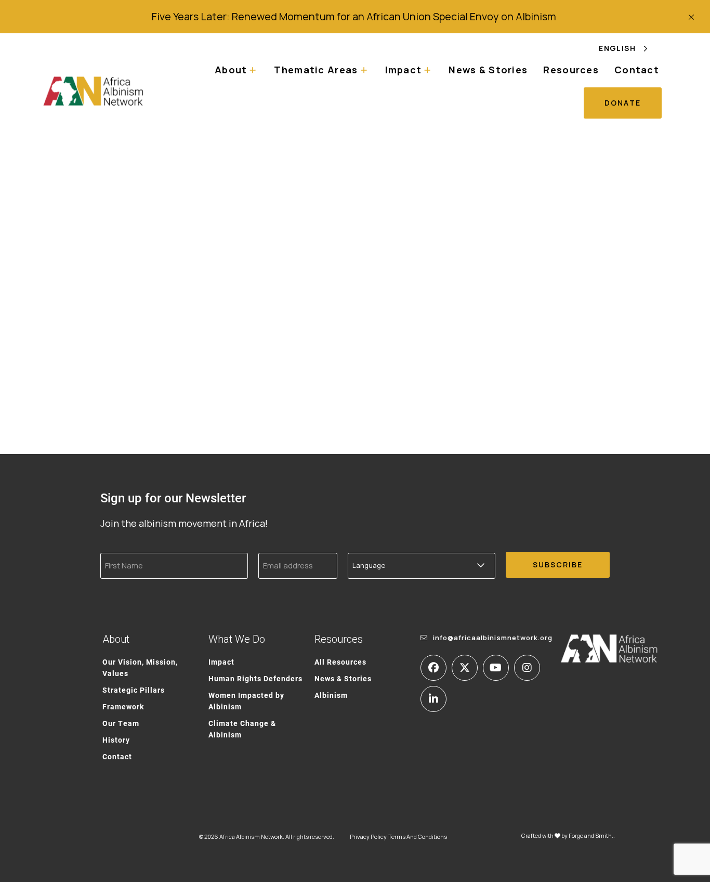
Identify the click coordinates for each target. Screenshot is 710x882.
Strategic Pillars (133, 690)
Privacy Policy (368, 836)
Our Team (120, 723)
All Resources (340, 662)
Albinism (331, 695)
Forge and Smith (590, 835)
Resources (571, 69)
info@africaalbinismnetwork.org (493, 637)
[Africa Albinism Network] (93, 91)
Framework (123, 706)
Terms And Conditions (417, 836)
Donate (622, 103)
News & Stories (488, 69)
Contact (636, 69)
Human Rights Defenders (255, 678)
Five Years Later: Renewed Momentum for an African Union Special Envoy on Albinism (355, 16)
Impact (221, 662)
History (116, 740)
